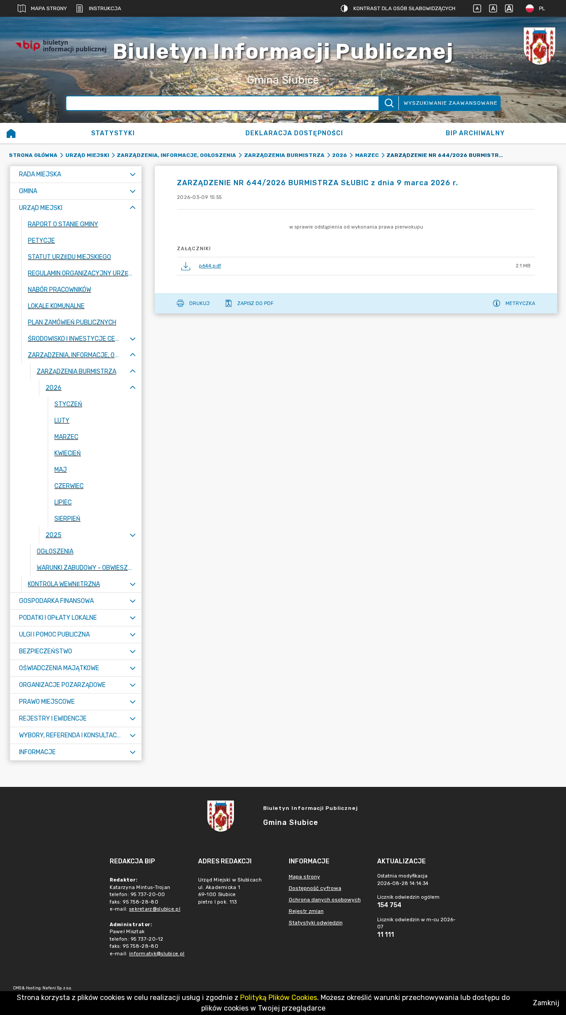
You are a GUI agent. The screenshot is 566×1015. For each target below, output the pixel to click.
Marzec (367, 155)
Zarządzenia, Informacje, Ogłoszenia (176, 155)
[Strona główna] (11, 133)
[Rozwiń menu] (132, 174)
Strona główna (33, 155)
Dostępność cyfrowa (315, 888)
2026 (339, 155)
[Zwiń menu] (132, 208)
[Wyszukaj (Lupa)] (388, 103)
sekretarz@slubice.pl (154, 909)
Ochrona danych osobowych (325, 900)
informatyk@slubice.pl (156, 954)
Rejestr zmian (306, 911)
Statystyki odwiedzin (316, 923)
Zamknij (546, 1003)
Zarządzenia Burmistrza (284, 155)
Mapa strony (49, 8)
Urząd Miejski (87, 155)
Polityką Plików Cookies (278, 997)
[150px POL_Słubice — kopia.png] (539, 46)
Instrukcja (105, 8)
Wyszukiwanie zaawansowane (450, 103)
